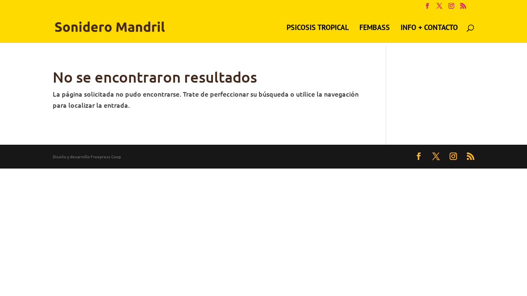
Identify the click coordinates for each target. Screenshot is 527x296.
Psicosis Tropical (318, 28)
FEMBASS (374, 28)
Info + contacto (429, 28)
